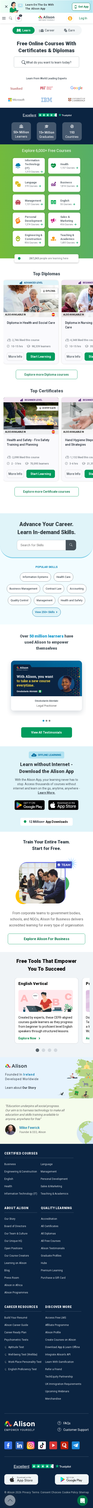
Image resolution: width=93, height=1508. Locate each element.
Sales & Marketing (51, 1186)
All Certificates (49, 1226)
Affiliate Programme (57, 1325)
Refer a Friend (53, 1369)
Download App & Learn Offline (62, 1347)
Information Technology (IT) (20, 1193)
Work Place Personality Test (25, 1361)
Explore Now (27, 1038)
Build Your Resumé (15, 1317)
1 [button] (43, 721)
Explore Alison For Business (46, 939)
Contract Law (53, 588)
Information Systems (35, 577)
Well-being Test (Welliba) (22, 1354)
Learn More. (46, 792)
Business (10, 1164)
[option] (30, 324)
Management (45, 600)
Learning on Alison (15, 1263)
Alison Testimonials (53, 1248)
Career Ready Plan (15, 1332)
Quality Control (19, 600)
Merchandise (53, 1398)
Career (50, 30)
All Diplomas (48, 1233)
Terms (35, 1492)
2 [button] (46, 721)
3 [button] (49, 721)
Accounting (77, 588)
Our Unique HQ (13, 1240)
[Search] (8, 15)
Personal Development (54, 1178)
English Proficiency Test (22, 1369)
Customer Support (76, 1429)
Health (8, 1186)
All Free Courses (51, 1240)
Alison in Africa (13, 1285)
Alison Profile (53, 1332)
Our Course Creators (16, 1255)
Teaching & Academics (54, 1193)
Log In (83, 18)
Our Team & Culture (15, 1233)
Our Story (9, 1218)
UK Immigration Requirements (63, 1384)
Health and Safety (71, 600)
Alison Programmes (16, 1292)
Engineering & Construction (20, 1171)
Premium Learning (52, 1270)
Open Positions (13, 1248)
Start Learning (40, 356)
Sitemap (84, 1492)
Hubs (44, 1263)
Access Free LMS (55, 1317)
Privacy (26, 1492)
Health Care (63, 577)
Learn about (20, 1087)
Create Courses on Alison (60, 1339)
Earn (71, 30)
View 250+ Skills (45, 612)
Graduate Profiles (51, 1255)
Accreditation (49, 1218)
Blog (7, 1270)
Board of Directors (15, 1226)
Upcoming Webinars (57, 1391)
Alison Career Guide (16, 1325)
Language (47, 1164)
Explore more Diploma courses (46, 374)
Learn (26, 30)
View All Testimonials (46, 732)
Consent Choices (50, 1492)
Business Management (23, 588)
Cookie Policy (70, 1492)
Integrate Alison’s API (58, 1354)
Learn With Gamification (59, 1361)
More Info (15, 356)
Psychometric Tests (16, 1339)
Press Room (11, 1277)
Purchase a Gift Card (53, 1277)
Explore (4, 18)
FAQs (67, 1423)
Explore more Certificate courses (46, 491)
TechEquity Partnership (59, 1376)
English (8, 1178)
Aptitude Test (16, 1347)
